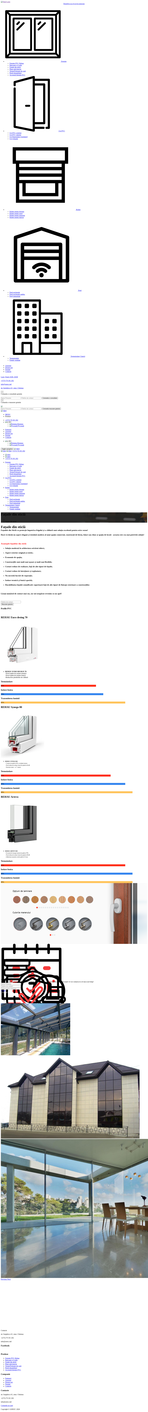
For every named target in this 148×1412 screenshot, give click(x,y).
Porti (6, 497)
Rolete (7, 488)
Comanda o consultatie (50, 398)
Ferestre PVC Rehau (17, 63)
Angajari (8, 366)
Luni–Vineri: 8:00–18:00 (9, 377)
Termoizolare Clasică (12, 505)
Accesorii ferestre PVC (17, 75)
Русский (20, 426)
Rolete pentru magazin (17, 215)
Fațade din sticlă (15, 67)
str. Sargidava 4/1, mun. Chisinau (12, 388)
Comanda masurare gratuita (51, 409)
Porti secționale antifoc (17, 294)
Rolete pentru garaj (16, 213)
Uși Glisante (14, 139)
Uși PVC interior (15, 135)
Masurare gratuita (7, 604)
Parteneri (8, 430)
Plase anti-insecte (15, 69)
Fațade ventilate (15, 360)
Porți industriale (15, 296)
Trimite (3, 990)
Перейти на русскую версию (74, 4)
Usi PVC (8, 478)
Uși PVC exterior (15, 133)
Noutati (7, 370)
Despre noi (9, 368)
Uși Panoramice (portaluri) (19, 137)
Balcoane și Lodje (16, 65)
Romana (20, 424)
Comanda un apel (7, 1405)
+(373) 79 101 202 (7, 381)
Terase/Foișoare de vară (18, 71)
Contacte (8, 371)
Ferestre (8, 462)
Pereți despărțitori (15, 73)
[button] (4, 1279)
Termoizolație (14, 358)
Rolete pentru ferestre (17, 212)
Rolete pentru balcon (17, 217)
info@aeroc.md (6, 384)
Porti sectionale (15, 292)
